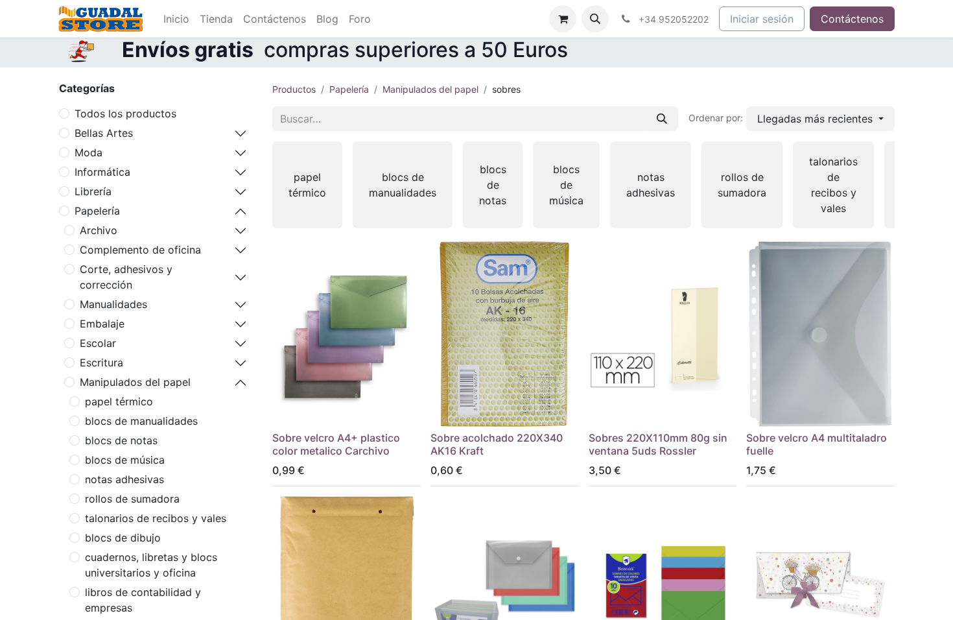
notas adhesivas (124, 479)
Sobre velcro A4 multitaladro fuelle (816, 444)
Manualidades (113, 304)
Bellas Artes (104, 132)
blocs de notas (121, 440)
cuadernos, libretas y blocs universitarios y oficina (151, 565)
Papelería (97, 210)
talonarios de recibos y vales (155, 518)
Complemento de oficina (140, 249)
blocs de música (125, 459)
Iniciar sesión (762, 18)
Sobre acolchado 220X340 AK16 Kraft (496, 444)
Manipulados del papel (135, 382)
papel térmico (119, 401)
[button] (595, 18)
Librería (93, 191)
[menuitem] (176, 19)
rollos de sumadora (132, 498)
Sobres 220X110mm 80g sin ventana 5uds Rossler (658, 444)
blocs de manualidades (141, 420)
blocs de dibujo (123, 537)
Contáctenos (852, 18)
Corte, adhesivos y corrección (126, 277)
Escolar (98, 343)
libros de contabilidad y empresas (143, 600)
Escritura (101, 362)
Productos (294, 89)
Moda (88, 152)
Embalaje (102, 323)
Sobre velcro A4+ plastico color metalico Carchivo (336, 444)
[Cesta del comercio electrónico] (562, 18)
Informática (102, 171)
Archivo (98, 230)
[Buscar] (662, 118)
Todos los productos (125, 113)
